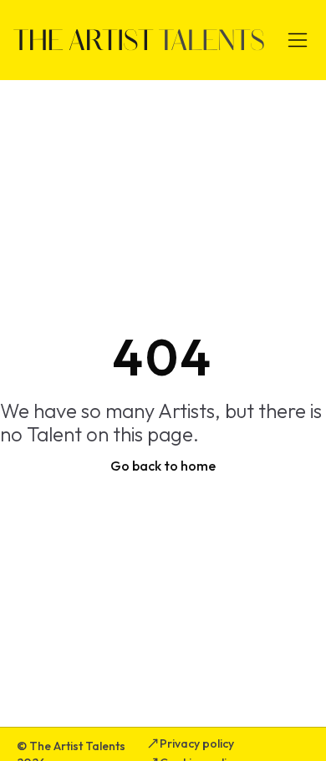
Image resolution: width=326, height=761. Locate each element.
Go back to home (163, 465)
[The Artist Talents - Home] (138, 39)
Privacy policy (197, 743)
